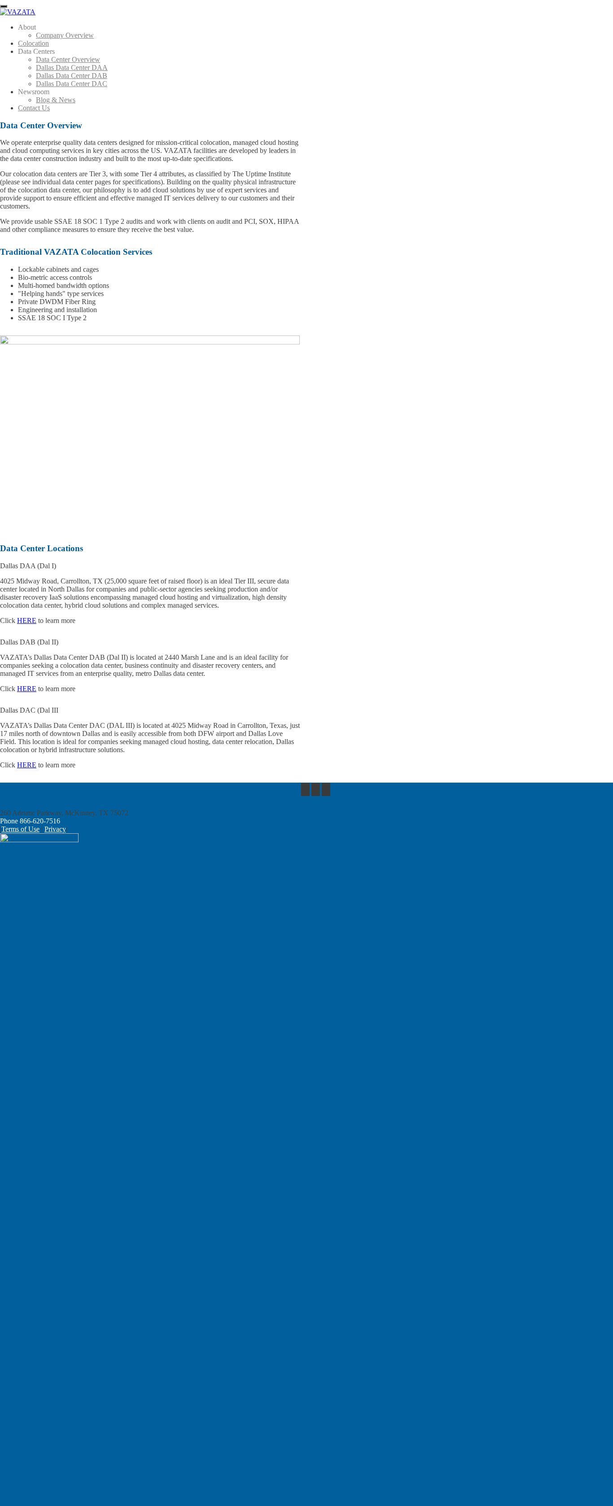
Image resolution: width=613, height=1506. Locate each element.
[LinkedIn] (326, 789)
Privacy (55, 829)
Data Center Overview (68, 59)
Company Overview (65, 35)
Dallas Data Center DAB (71, 75)
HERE (26, 620)
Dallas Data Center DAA (72, 67)
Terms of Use (20, 829)
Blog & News (55, 100)
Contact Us (34, 108)
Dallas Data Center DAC (71, 83)
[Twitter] (315, 789)
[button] (150, 566)
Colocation (33, 43)
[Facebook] (305, 789)
